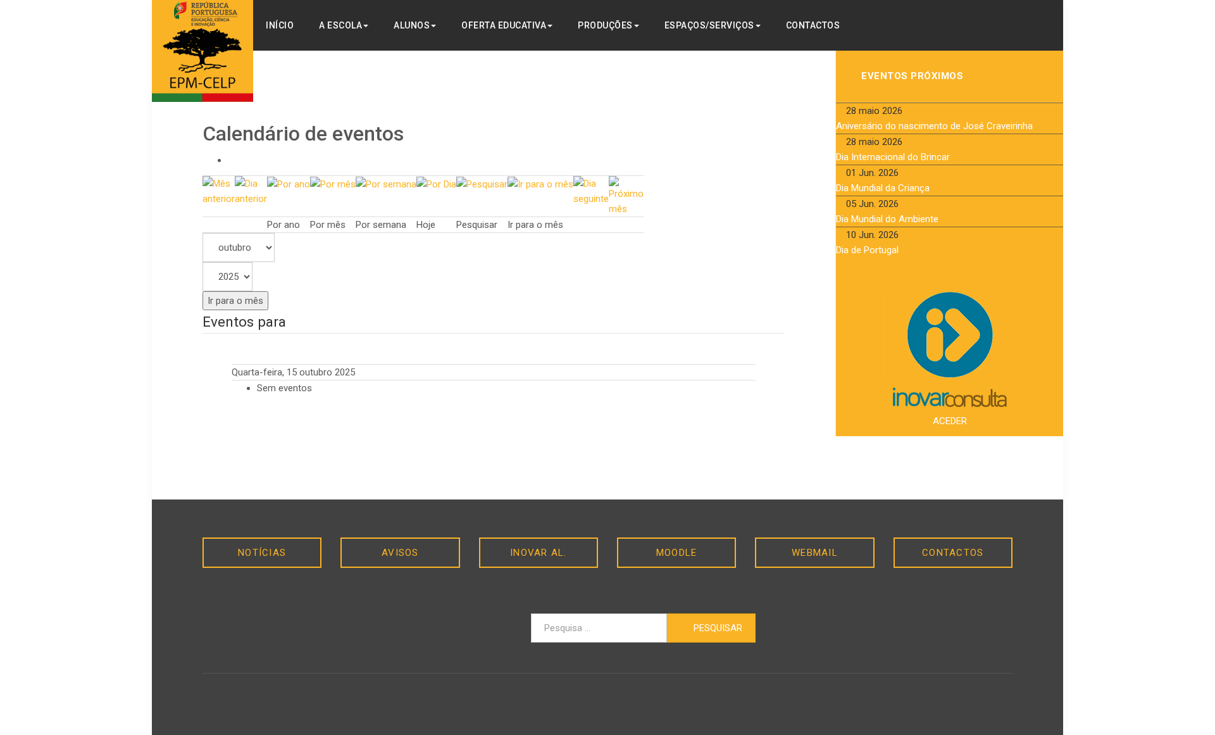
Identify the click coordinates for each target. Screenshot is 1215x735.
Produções (605, 25)
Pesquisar (716, 628)
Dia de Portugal (867, 250)
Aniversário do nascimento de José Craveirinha (934, 126)
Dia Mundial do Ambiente (887, 219)
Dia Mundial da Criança (883, 188)
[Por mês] (333, 183)
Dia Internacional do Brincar (893, 157)
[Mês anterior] (218, 190)
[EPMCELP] (202, 51)
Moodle (676, 552)
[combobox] (599, 628)
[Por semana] (386, 183)
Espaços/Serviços (709, 25)
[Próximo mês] (626, 195)
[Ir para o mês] (540, 183)
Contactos (813, 25)
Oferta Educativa (503, 25)
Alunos (412, 25)
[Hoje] (436, 183)
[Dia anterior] (251, 190)
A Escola (340, 25)
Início (280, 25)
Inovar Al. (538, 552)
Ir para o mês (235, 300)
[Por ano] (288, 183)
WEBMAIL (815, 552)
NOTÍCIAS (262, 552)
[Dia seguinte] (591, 190)
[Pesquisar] (482, 183)
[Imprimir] (231, 160)
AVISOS (400, 552)
